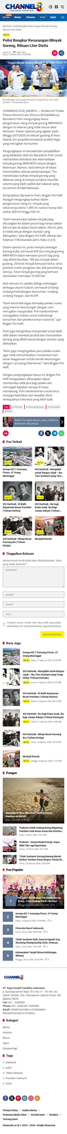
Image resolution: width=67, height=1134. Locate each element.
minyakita (55, 406)
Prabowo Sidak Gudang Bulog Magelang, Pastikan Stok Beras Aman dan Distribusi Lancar (41, 829)
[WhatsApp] (61, 433)
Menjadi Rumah (43, 538)
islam (9, 1083)
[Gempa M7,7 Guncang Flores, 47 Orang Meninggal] (17, 456)
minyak (18, 406)
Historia (7, 1032)
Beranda (7, 26)
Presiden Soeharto (16, 1078)
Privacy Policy (10, 1110)
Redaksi (53, 1114)
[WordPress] (24, 1098)
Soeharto (11, 1062)
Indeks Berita (29, 1110)
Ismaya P (7, 52)
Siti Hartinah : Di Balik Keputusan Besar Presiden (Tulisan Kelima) (17, 507)
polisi (9, 411)
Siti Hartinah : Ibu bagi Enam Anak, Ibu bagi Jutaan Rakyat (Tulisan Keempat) (47, 508)
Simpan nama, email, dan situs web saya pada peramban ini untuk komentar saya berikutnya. (34, 624)
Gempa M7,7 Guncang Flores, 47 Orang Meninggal (15, 472)
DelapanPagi (10, 1048)
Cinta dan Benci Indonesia (29, 928)
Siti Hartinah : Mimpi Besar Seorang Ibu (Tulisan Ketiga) (17, 542)
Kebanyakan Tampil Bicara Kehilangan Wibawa (36, 954)
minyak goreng (35, 406)
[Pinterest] (18, 1098)
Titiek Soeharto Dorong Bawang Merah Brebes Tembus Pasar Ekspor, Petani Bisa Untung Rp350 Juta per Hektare (41, 858)
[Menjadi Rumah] (49, 526)
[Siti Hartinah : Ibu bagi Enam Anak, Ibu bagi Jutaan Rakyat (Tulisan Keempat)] (49, 491)
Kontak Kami (38, 1114)
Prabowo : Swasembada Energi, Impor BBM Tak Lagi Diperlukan (39, 844)
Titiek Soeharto (14, 1072)
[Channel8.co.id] (24, 6)
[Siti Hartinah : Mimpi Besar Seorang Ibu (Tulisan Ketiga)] (17, 526)
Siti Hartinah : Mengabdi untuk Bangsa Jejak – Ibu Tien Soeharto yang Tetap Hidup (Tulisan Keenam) (49, 473)
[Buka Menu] (56, 7)
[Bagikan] (61, 53)
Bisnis (6, 1037)
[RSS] (37, 1098)
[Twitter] (48, 433)
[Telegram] (55, 433)
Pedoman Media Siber (15, 1114)
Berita (6, 34)
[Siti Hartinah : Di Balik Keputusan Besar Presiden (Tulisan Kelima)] (17, 491)
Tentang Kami (10, 1119)
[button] (50, 7)
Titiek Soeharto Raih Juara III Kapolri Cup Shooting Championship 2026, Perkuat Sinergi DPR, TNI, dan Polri (37, 941)
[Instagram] (31, 1098)
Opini (6, 1043)
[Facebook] (41, 433)
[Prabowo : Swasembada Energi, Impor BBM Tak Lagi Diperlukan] (9, 845)
